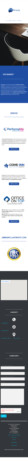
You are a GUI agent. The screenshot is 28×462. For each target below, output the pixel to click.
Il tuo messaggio (5, 387)
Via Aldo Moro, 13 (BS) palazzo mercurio (10, 338)
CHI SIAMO (8, 20)
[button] (14, 149)
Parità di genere (14, 445)
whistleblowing (14, 442)
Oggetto (3, 382)
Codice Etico (14, 437)
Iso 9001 (14, 439)
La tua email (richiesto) (7, 371)
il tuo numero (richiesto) (7, 376)
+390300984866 (4, 323)
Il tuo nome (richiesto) (7, 365)
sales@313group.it (5, 330)
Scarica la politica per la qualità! (14, 435)
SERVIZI (14, 20)
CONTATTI (19, 20)
